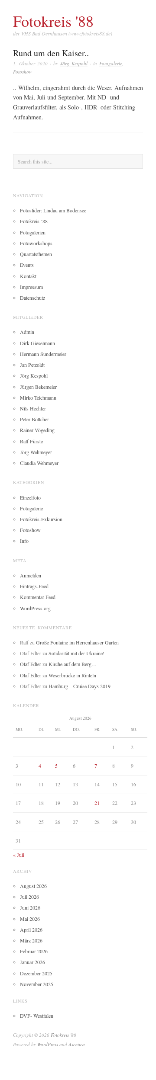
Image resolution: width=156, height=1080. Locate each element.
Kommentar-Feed (37, 596)
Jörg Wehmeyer (36, 452)
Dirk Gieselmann (37, 343)
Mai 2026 (30, 918)
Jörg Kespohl (74, 63)
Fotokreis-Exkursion (41, 519)
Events (27, 264)
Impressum (31, 286)
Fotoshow (22, 71)
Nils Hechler (33, 408)
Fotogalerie (110, 63)
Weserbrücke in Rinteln (72, 675)
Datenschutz (32, 297)
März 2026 (31, 940)
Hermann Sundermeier (43, 353)
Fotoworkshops (36, 243)
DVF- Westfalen (36, 1015)
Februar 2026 (34, 951)
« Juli (18, 854)
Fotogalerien (33, 232)
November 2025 (36, 984)
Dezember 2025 (36, 973)
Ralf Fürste (31, 441)
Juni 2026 (30, 907)
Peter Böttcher (34, 419)
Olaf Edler (30, 663)
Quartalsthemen (36, 253)
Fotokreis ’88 (34, 221)
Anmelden (30, 575)
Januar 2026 (32, 961)
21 (97, 802)
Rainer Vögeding (37, 429)
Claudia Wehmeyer (39, 462)
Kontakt (28, 275)
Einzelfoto (30, 497)
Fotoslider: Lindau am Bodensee (53, 210)
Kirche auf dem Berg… (73, 663)
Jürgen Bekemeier (38, 386)
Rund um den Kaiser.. (51, 53)
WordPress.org (35, 608)
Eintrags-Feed (34, 586)
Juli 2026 (29, 896)
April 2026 (31, 929)
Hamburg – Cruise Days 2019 (79, 686)
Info (24, 540)
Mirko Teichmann (38, 397)
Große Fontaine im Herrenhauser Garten (77, 642)
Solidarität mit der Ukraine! (76, 653)
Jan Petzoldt (32, 364)
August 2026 (33, 885)
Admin (27, 331)
